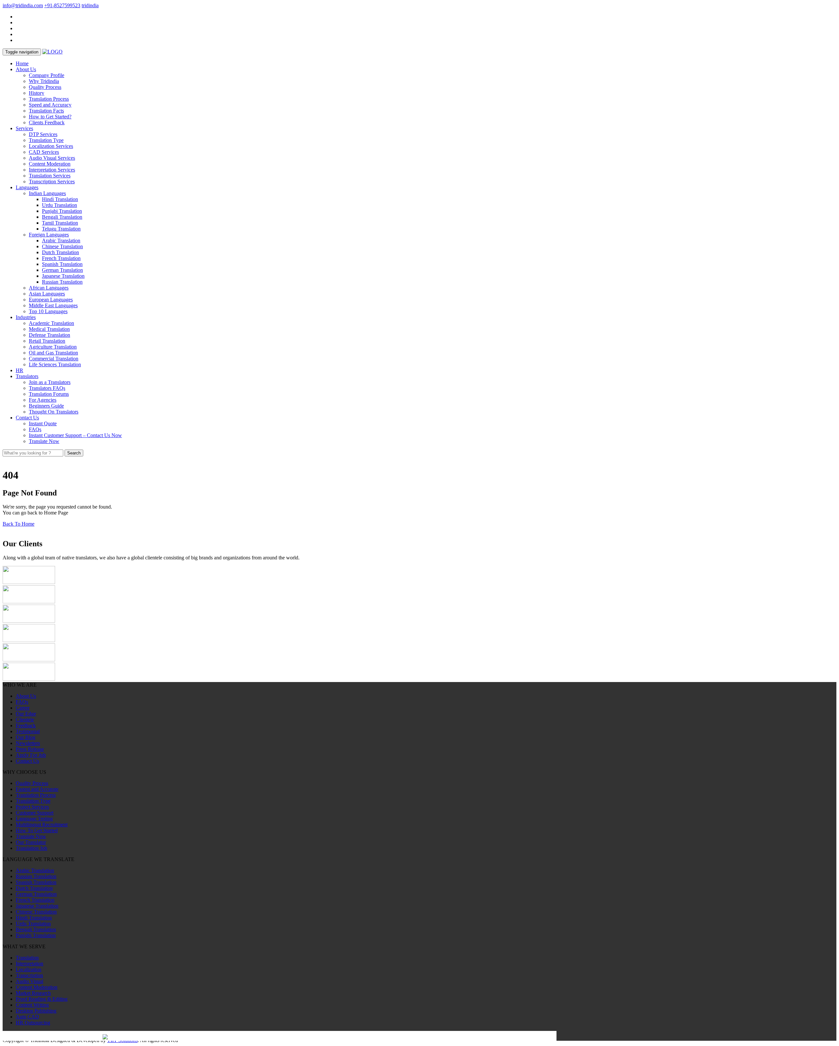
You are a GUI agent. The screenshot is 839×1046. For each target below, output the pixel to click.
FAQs (35, 429)
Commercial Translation (53, 358)
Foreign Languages (49, 234)
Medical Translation (49, 329)
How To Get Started (37, 830)
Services (24, 128)
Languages (27, 187)
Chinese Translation (62, 246)
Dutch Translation (60, 252)
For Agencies (42, 400)
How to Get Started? (50, 116)
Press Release (30, 749)
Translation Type (46, 140)
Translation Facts (46, 110)
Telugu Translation (61, 228)
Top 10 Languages (48, 311)
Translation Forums (49, 394)
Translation (27, 957)
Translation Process (49, 99)
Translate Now (44, 441)
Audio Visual (29, 981)
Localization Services (51, 146)
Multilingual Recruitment (42, 824)
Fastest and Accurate (37, 789)
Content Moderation (49, 164)
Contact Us (27, 417)
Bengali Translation (62, 217)
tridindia (90, 5)
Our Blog (25, 737)
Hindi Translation (60, 199)
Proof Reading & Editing (42, 999)
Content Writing (32, 1005)
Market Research (33, 993)
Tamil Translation (60, 223)
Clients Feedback (47, 122)
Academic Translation (51, 323)
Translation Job (31, 848)
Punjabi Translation (62, 211)
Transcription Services (52, 181)
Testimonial (28, 731)
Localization (28, 969)
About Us (26, 69)
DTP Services (43, 134)
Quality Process (45, 87)
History (36, 93)
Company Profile (46, 75)
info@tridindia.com (23, 5)
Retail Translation (47, 341)
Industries (26, 317)
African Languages (48, 288)
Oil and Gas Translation (53, 352)
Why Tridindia (44, 81)
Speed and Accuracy (50, 105)
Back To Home (18, 524)
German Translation (62, 270)
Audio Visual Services (52, 158)
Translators (27, 376)
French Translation (61, 258)
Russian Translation (62, 282)
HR (19, 370)
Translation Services (49, 175)
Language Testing (34, 818)
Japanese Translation (63, 276)
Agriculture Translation (53, 347)
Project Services (32, 807)
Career (22, 708)
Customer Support (34, 812)
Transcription (29, 975)
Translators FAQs (47, 388)
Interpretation (29, 963)
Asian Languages (47, 293)
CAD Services (44, 152)
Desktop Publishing (36, 1011)
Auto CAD (27, 1016)
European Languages (51, 299)
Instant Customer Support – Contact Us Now (75, 435)
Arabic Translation (61, 240)
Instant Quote (43, 423)
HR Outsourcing (33, 1022)
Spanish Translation (62, 264)
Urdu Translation (59, 205)
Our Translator (31, 842)
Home (22, 63)
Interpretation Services (52, 169)
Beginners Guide (46, 406)
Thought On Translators (53, 411)
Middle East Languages (53, 305)
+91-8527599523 (62, 5)
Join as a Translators (49, 382)
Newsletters (28, 743)
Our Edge (26, 713)
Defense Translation (49, 335)
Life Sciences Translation (55, 364)
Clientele (25, 719)
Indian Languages (47, 193)
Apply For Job (31, 755)
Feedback (26, 725)
